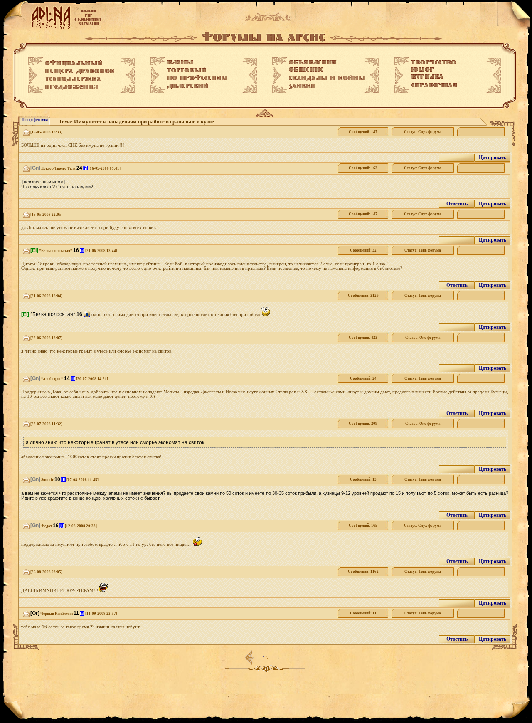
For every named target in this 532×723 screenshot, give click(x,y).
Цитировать (492, 157)
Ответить (457, 204)
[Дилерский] (187, 86)
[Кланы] (180, 62)
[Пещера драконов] (79, 71)
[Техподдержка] (73, 79)
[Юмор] (422, 69)
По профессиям (35, 120)
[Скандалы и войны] (327, 78)
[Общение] (306, 69)
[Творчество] (433, 62)
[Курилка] (427, 76)
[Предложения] (71, 87)
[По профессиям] (197, 77)
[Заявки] (302, 86)
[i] (85, 168)
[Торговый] (186, 69)
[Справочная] (434, 85)
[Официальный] (73, 63)
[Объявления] (313, 62)
